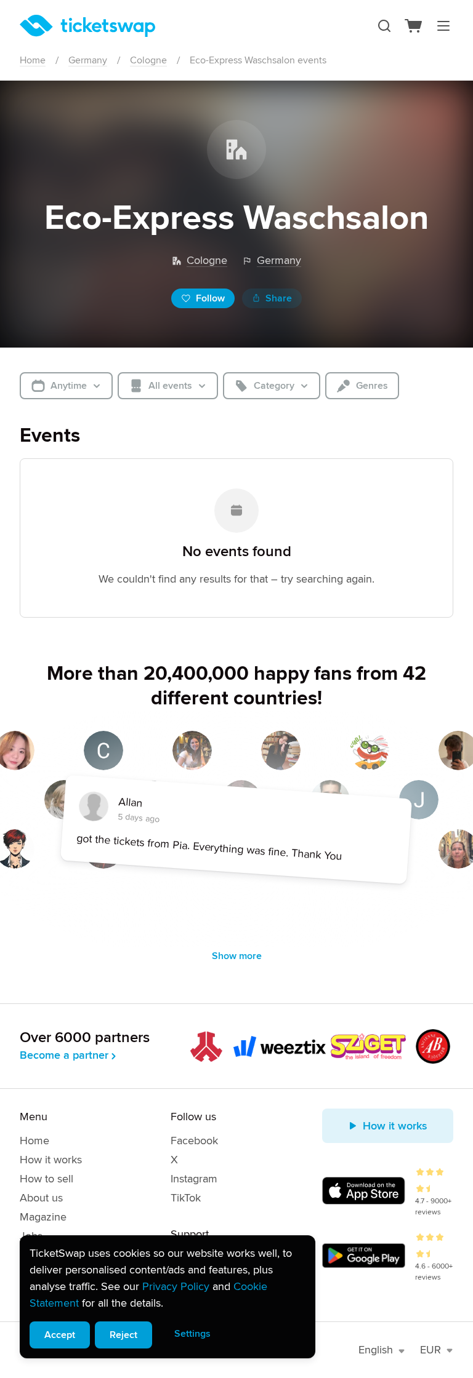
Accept (59, 1335)
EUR (430, 1349)
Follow (210, 298)
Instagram (194, 1178)
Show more (237, 956)
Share (278, 298)
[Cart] (414, 26)
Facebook (194, 1140)
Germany (87, 60)
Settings (192, 1334)
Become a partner (64, 1055)
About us (41, 1198)
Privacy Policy (175, 1286)
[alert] (167, 1296)
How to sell (46, 1178)
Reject (123, 1335)
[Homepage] (87, 26)
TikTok (186, 1198)
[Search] (384, 26)
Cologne (148, 60)
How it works (51, 1159)
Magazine (43, 1217)
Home (33, 60)
